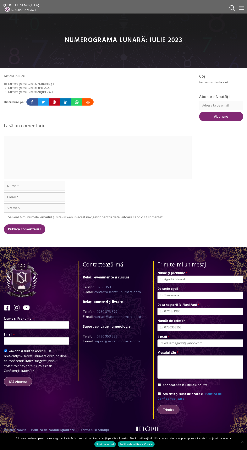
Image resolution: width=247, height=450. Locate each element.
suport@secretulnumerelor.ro (117, 341)
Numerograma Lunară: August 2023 (30, 92)
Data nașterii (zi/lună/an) (178, 305)
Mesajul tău (167, 353)
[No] (242, 442)
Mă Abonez (18, 381)
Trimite (168, 409)
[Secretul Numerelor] (21, 8)
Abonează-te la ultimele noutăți (185, 385)
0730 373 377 (107, 311)
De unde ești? (169, 289)
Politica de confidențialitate (53, 430)
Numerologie (46, 83)
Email (9, 334)
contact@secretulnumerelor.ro (117, 292)
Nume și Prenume (19, 319)
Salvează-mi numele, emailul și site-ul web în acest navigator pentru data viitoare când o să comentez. (85, 217)
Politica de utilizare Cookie (136, 444)
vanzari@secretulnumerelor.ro (117, 316)
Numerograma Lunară (22, 83)
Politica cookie (15, 430)
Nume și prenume (172, 273)
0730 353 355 (107, 287)
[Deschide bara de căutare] (232, 8)
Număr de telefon (172, 321)
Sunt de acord (105, 444)
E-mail (163, 337)
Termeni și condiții (94, 430)
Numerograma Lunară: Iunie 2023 (29, 88)
